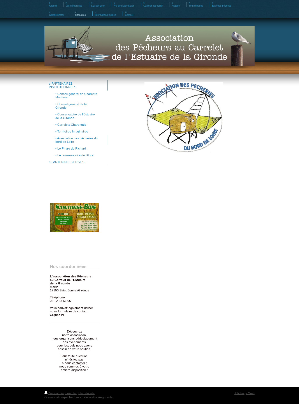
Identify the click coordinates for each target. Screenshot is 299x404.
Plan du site (86, 393)
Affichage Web (244, 393)
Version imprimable (62, 393)
